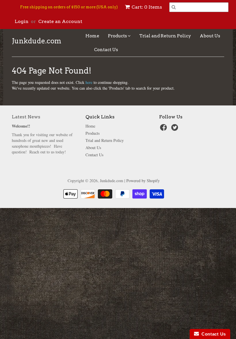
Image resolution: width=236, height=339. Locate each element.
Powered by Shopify (143, 180)
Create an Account (60, 21)
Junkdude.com (36, 41)
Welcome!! (21, 126)
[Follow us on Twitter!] (175, 129)
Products (118, 35)
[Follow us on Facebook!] (164, 129)
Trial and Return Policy (165, 35)
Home (92, 35)
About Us (210, 35)
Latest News (26, 117)
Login (21, 21)
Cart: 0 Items (147, 7)
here (88, 82)
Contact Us (106, 49)
